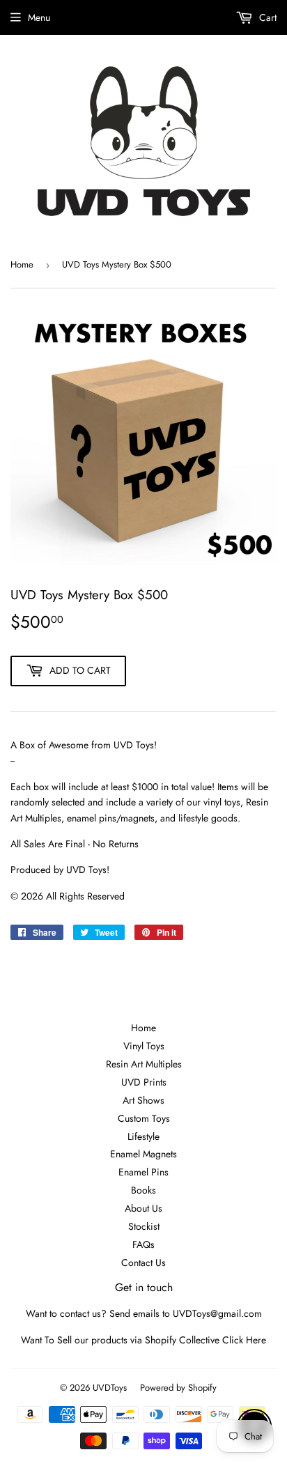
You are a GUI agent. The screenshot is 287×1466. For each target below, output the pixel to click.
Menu (39, 17)
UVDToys (110, 1387)
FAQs (143, 1244)
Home (21, 264)
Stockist (144, 1226)
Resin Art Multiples (144, 1064)
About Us (143, 1208)
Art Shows (143, 1100)
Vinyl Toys (143, 1046)
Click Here (244, 1340)
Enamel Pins (143, 1172)
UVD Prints (143, 1082)
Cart (266, 17)
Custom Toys (144, 1118)
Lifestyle (143, 1136)
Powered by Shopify (178, 1387)
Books (143, 1190)
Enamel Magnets (143, 1154)
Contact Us (143, 1263)
